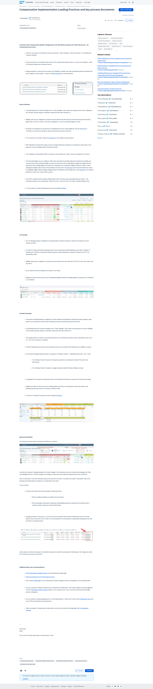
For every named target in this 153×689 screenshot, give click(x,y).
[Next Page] (116, 50)
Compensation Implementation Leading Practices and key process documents (66, 9)
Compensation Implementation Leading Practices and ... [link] (78, 6)
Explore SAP (123, 2)
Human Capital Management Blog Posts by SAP (112, 90)
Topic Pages (87, 2)
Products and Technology (41, 2)
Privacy (33, 686)
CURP (120, 43)
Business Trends (116, 40)
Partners (66, 2)
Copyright (46, 686)
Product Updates (81, 28)
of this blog (57, 73)
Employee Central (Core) (103, 46)
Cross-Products (112, 43)
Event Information (116, 46)
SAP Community (22, 6)
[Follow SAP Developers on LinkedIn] (121, 686)
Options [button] (119, 12)
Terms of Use (39, 686)
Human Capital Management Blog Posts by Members (113, 62)
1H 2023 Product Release (116, 38)
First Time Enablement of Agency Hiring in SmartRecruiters (113, 82)
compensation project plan (81, 660)
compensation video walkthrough (27, 664)
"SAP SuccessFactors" (103, 38)
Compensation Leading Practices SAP (64, 660)
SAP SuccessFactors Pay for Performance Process (40, 577)
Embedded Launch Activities (39, 590)
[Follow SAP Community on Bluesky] (115, 686)
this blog (51, 138)
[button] (126, 20)
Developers (59, 2)
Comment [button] (89, 670)
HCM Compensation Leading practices (36, 573)
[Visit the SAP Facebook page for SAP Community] (112, 686)
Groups (52, 2)
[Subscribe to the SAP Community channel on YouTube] (118, 686)
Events (72, 2)
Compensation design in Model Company (45, 660)
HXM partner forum (85, 599)
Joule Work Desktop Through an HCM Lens (109, 88)
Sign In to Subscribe (126, 9)
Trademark (63, 686)
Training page (37, 580)
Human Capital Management (47, 6)
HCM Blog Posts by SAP (60, 6)
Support (70, 686)
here (84, 128)
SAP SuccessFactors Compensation (28, 28)
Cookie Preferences (79, 686)
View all (99, 138)
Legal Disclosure (55, 686)
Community (29, 2)
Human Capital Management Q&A (108, 70)
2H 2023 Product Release (103, 40)
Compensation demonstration (26, 660)
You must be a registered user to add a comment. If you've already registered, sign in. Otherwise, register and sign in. (55, 675)
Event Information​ (127, 46)
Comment (25, 678)
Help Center (79, 2)
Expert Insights (107, 49)
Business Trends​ (102, 43)
